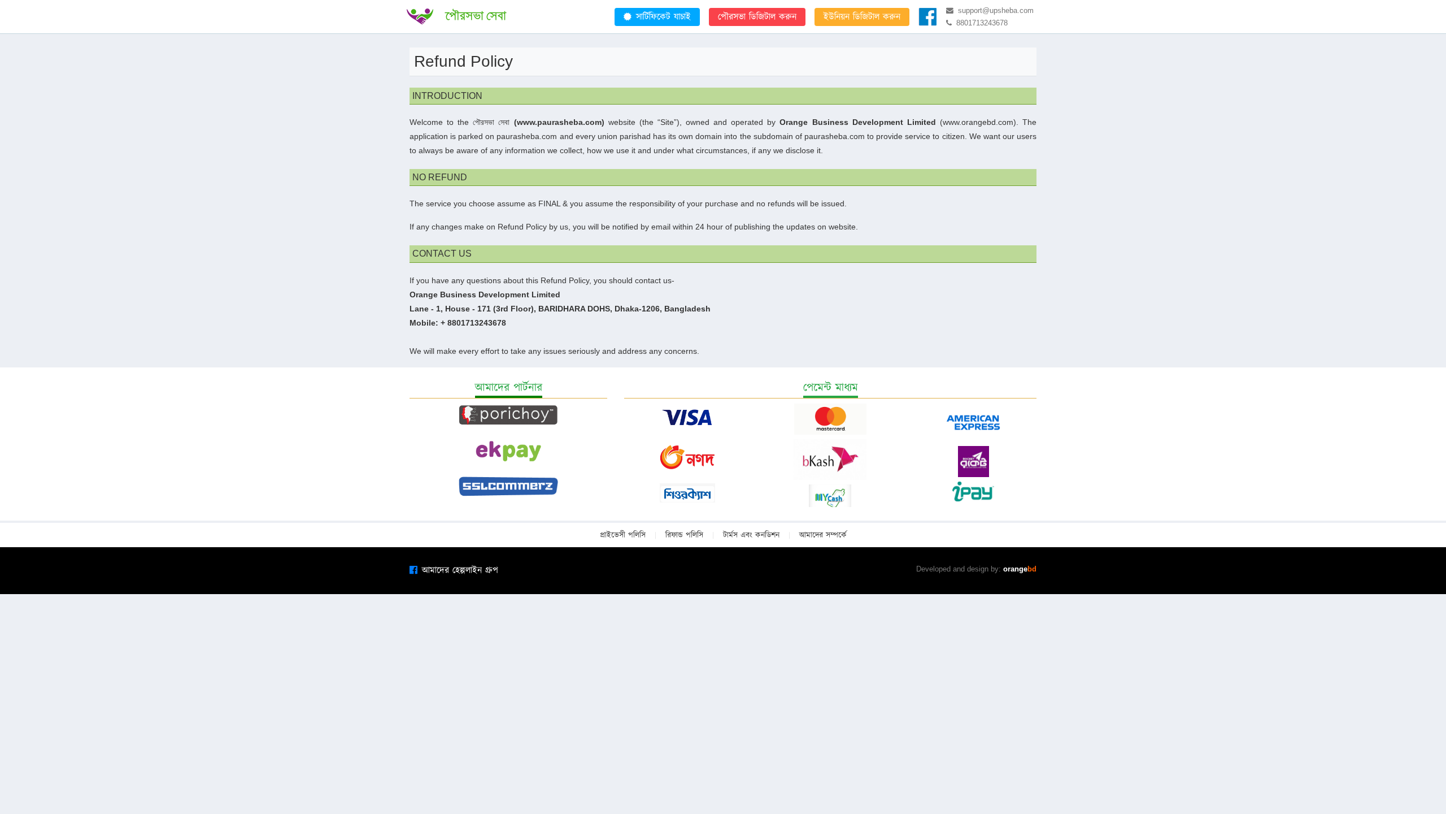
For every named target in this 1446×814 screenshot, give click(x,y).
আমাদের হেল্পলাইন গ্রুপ (460, 570)
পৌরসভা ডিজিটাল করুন (757, 17)
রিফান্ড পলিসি (684, 535)
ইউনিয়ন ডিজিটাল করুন (862, 17)
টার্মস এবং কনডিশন (751, 535)
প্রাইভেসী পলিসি (623, 535)
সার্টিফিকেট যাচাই (663, 17)
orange (1019, 569)
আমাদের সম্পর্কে (823, 535)
